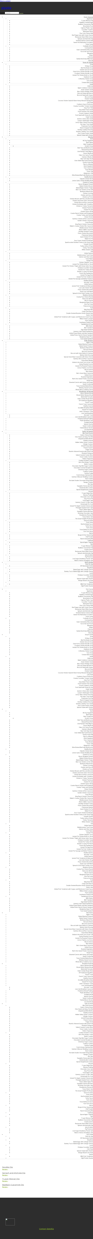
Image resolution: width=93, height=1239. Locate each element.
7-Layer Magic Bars (87, 493)
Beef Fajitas (89, 142)
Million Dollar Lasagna (86, 318)
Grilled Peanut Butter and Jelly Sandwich (81, 333)
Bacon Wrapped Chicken (86, 184)
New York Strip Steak (87, 158)
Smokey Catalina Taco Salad (84, 131)
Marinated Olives (88, 31)
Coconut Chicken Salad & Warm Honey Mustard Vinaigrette (75, 100)
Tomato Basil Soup (87, 82)
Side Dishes (88, 340)
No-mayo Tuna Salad (86, 124)
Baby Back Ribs (88, 309)
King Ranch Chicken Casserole (84, 224)
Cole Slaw (90, 102)
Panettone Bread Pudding (85, 418)
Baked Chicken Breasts (86, 186)
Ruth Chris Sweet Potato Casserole (82, 378)
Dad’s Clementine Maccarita (85, 49)
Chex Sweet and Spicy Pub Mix (84, 437)
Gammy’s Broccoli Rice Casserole (83, 358)
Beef (91, 139)
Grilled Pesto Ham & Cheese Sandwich (81, 335)
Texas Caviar (89, 44)
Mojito (91, 55)
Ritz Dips (90, 484)
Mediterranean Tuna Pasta (85, 255)
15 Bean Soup (89, 66)
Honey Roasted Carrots (86, 364)
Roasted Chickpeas (87, 453)
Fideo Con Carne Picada (86, 155)
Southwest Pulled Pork (86, 322)
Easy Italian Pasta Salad (86, 109)
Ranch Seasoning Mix (86, 538)
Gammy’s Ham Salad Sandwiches (83, 331)
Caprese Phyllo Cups (87, 28)
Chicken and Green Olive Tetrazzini (83, 200)
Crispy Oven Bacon (87, 311)
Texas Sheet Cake (87, 517)
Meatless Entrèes (88, 295)
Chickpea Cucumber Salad (85, 268)
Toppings (90, 540)
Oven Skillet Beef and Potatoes (83, 160)
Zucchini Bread (88, 429)
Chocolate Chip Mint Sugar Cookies (82, 466)
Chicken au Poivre (88, 197)
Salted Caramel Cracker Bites (84, 455)
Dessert (90, 491)
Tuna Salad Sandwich (86, 338)
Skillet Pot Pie (89, 238)
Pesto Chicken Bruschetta (85, 233)
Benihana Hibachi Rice (86, 191)
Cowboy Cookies (88, 471)
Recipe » (5, 1169)
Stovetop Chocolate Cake (85, 513)
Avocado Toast (88, 282)
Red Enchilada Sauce (87, 524)
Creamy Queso (88, 549)
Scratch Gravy (89, 146)
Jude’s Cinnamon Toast (86, 411)
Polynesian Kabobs (87, 235)
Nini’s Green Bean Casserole (84, 373)
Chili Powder (89, 537)
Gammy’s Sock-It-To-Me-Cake (84, 502)
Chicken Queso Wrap (87, 211)
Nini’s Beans (89, 371)
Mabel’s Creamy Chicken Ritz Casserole (81, 226)
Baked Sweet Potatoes (86, 346)
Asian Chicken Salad (87, 89)
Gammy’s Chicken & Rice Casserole (82, 218)
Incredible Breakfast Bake (85, 408)
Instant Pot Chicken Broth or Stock (83, 75)
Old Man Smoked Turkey (85, 231)
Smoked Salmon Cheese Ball (84, 40)
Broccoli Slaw (89, 97)
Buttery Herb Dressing (86, 355)
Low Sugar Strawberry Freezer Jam (83, 558)
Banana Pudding (88, 495)
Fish (92, 251)
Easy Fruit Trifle (88, 108)
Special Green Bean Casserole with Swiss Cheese (78, 357)
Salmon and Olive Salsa (86, 257)
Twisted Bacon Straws (86, 428)
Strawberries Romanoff (86, 515)
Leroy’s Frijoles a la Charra (85, 368)
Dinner (91, 582)
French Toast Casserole (86, 404)
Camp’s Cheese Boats (86, 435)
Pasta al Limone (88, 306)
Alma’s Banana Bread (86, 393)
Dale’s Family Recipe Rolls (85, 398)
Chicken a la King (88, 193)
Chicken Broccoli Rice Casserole (83, 202)
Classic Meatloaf (88, 153)
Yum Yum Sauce (88, 531)
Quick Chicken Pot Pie (86, 237)
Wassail (90, 60)
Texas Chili (90, 171)
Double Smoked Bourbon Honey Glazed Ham (79, 313)
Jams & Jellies (89, 555)
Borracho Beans (88, 349)
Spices (91, 533)
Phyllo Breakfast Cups (86, 420)
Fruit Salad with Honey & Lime (84, 115)
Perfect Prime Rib (88, 162)
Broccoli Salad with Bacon (85, 93)
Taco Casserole (88, 168)
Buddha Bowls (89, 177)
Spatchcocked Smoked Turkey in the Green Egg (79, 242)
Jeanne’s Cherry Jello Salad (85, 119)
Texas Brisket (89, 169)
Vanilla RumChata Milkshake (84, 59)
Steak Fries (90, 380)
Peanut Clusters (88, 448)
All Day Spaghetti (88, 140)
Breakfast (90, 567)
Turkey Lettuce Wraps (86, 246)
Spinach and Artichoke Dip (85, 39)
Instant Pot (90, 260)
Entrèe (90, 137)
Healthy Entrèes (88, 280)
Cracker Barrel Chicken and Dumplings (82, 213)
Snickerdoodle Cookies (86, 487)
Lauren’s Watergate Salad (85, 120)
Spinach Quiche (88, 424)
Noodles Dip (7, 1167)
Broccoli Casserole (87, 351)
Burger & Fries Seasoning (85, 535)
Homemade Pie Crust (87, 504)
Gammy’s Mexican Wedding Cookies (82, 477)
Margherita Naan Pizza (86, 302)
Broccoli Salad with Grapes (85, 95)
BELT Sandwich (88, 328)
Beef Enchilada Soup (87, 68)
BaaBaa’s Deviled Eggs (86, 22)
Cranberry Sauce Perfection (85, 104)
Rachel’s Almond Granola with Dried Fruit (81, 451)
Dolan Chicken (89, 217)
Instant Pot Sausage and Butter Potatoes (81, 278)
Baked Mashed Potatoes (86, 344)
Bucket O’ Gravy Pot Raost (85, 271)
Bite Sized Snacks (88, 433)
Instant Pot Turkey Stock (85, 269)
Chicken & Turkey (88, 182)
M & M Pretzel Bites (87, 446)
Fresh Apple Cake (88, 500)
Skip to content (5, 1)
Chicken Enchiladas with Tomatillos (82, 204)
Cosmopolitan (89, 48)
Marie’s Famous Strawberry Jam (83, 560)
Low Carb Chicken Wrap (86, 288)
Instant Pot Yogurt (87, 409)
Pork (91, 308)
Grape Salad (89, 117)
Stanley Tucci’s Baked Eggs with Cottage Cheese (78, 571)
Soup (91, 64)
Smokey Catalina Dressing (85, 129)
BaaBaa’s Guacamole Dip (85, 24)
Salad (91, 84)
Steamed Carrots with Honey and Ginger (81, 382)
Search (2, 13)
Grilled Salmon (88, 253)
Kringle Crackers (88, 444)
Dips (91, 544)
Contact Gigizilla (46, 1229)
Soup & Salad (88, 62)
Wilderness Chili (88, 173)
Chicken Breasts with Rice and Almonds (81, 198)
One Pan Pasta (88, 304)
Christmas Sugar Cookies (85, 469)
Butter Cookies (88, 464)
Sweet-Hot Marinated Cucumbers (83, 42)
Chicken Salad (89, 99)
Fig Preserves (89, 557)
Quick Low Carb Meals (86, 291)
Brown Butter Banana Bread (85, 395)
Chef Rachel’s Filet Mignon (85, 151)
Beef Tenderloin (88, 144)
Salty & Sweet (87, 431)
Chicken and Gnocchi (87, 195)
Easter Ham (89, 315)
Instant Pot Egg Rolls (87, 275)
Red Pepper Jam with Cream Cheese (82, 35)
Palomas (90, 57)
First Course (88, 17)
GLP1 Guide (89, 562)
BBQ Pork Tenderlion (87, 584)
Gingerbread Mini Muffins (85, 438)
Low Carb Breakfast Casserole (84, 417)
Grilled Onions (89, 375)
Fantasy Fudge (88, 473)
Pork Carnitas (89, 320)
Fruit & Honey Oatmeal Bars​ (85, 475)
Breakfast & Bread (86, 391)
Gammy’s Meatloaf (87, 157)
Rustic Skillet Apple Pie (86, 509)
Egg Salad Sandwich (87, 329)
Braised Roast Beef (87, 149)
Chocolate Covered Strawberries (83, 467)
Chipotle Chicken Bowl (86, 178)
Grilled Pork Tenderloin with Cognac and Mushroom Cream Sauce (73, 317)
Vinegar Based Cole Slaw (85, 580)
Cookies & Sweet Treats (86, 460)
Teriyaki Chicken (88, 244)
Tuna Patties (89, 258)
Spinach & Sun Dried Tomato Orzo (83, 293)
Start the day (89, 564)
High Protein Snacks (87, 586)
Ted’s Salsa (89, 527)
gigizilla (6, 7)
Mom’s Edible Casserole (86, 229)
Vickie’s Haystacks (87, 458)
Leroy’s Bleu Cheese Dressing (84, 122)
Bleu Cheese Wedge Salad (85, 91)
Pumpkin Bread (88, 422)
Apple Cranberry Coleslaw (85, 88)
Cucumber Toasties (87, 29)
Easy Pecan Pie (88, 498)
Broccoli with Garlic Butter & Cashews (82, 353)
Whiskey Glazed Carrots (86, 388)
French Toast (89, 402)
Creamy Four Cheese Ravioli (85, 297)
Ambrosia (90, 86)
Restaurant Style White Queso (84, 37)
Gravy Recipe (89, 222)
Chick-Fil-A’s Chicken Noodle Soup (83, 71)
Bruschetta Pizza (88, 26)
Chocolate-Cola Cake (86, 497)
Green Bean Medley (87, 360)
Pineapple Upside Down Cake (84, 507)
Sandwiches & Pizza (87, 324)
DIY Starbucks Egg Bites (86, 400)
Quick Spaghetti (88, 166)
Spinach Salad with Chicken (85, 135)
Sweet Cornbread (88, 384)
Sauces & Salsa (88, 520)
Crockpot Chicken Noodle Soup (84, 73)
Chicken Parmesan (87, 208)
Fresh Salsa (89, 522)
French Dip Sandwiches (86, 273)
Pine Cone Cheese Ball (86, 33)
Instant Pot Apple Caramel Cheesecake (81, 506)
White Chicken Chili (87, 249)
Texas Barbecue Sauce (86, 529)
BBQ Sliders (89, 326)
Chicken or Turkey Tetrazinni (84, 206)
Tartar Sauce (89, 526)
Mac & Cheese (89, 300)
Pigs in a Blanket (88, 164)
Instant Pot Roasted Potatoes (84, 366)
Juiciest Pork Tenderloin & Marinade (82, 286)
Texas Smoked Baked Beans (84, 386)
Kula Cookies (89, 478)
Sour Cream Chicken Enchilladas (83, 240)
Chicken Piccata (88, 209)
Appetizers (90, 19)
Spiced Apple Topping (86, 542)
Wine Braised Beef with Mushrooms (82, 175)
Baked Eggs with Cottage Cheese (83, 569)
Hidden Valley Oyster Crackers (84, 442)
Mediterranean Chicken (86, 228)
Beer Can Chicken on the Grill (84, 189)
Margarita (90, 53)
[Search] (21, 13)
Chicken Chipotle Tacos (86, 262)
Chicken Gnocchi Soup (86, 69)
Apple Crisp (89, 342)
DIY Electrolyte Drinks (86, 566)
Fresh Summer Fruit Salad (85, 111)
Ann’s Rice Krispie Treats (86, 462)
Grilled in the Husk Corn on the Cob (82, 362)
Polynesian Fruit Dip (87, 126)
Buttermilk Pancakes (87, 397)
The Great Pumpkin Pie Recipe (84, 518)
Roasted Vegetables (87, 377)
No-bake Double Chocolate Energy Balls (81, 480)
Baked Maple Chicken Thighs (84, 188)
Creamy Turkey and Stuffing (85, 215)
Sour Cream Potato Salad (85, 133)
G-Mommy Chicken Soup (86, 79)
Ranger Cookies (88, 482)
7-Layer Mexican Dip (87, 20)
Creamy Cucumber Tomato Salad (83, 106)
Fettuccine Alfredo (87, 298)
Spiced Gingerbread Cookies (84, 489)
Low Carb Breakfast (87, 413)
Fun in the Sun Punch (87, 51)
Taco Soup (90, 80)
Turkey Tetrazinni (88, 248)
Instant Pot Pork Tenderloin (85, 277)
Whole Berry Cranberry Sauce (84, 389)
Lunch (91, 573)
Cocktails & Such (88, 46)
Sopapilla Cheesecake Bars (85, 486)
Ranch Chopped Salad (86, 128)
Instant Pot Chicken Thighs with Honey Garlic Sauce (78, 266)
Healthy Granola (88, 406)
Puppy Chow (89, 449)
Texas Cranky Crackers (86, 457)
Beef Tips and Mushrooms (85, 148)
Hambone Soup (88, 77)
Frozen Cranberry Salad (86, 113)
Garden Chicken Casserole (85, 220)
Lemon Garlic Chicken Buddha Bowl (82, 180)
